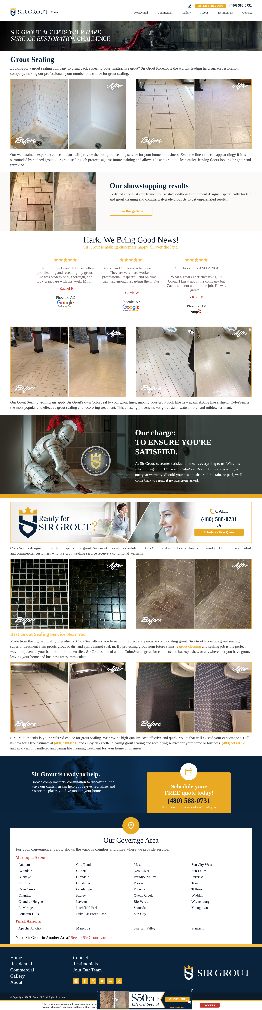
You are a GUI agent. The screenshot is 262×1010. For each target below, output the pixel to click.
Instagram (76, 981)
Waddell (197, 895)
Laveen (81, 902)
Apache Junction (30, 928)
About (204, 12)
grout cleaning (190, 646)
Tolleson (197, 889)
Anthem (24, 865)
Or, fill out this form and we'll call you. (189, 807)
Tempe (196, 883)
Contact (247, 12)
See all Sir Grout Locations (93, 937)
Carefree (24, 883)
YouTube (102, 981)
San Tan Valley (144, 928)
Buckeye (24, 877)
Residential (141, 12)
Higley (81, 895)
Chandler (25, 895)
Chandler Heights (31, 902)
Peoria (138, 883)
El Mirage (25, 908)
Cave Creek (26, 889)
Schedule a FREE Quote (210, 5)
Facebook (85, 981)
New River (141, 871)
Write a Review (189, 6)
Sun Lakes (198, 871)
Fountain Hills (28, 914)
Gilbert (81, 871)
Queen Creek (143, 895)
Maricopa (83, 928)
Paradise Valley (145, 877)
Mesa (138, 865)
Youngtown (199, 908)
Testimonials (225, 12)
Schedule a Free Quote (219, 532)
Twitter (93, 981)
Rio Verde (141, 902)
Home (16, 957)
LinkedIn (110, 981)
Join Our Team (87, 970)
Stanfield (197, 928)
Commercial (164, 12)
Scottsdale (141, 908)
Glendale (82, 877)
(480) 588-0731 (240, 5)
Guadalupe (84, 889)
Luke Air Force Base (91, 914)
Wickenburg (200, 902)
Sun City (140, 914)
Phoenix (139, 889)
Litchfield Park (87, 908)
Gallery (186, 12)
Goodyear (83, 883)
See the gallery (131, 211)
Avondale (25, 871)
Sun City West (201, 865)
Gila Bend (83, 865)
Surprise (197, 877)
